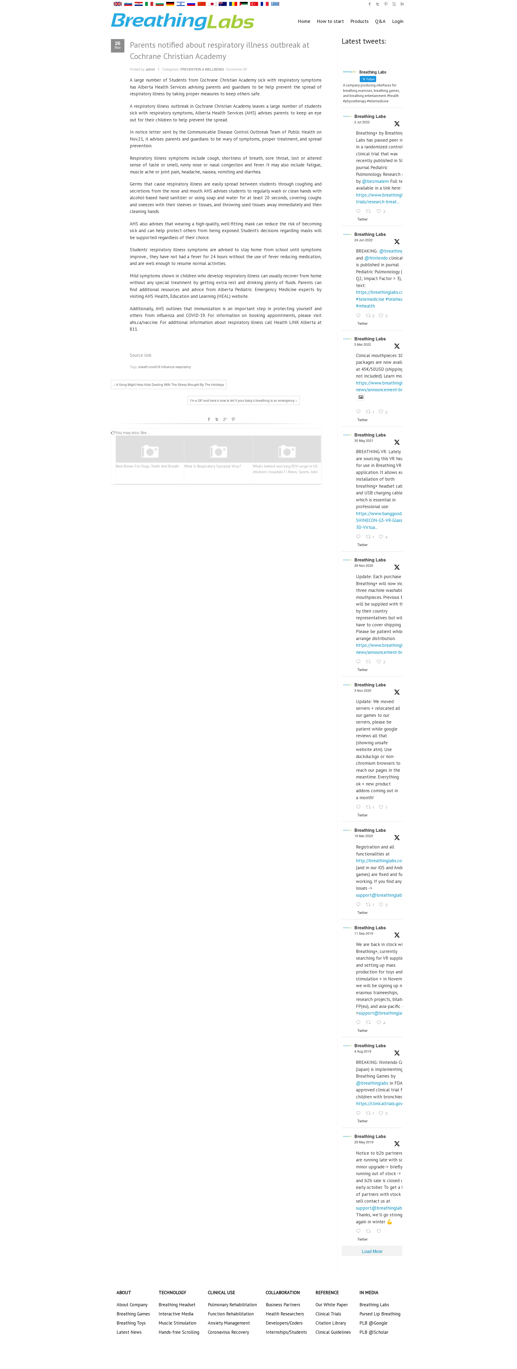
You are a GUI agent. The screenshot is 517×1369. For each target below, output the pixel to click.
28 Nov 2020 (363, 565)
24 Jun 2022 (363, 240)
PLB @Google (373, 1323)
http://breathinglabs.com (381, 861)
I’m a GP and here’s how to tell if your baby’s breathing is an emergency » (243, 400)
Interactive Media (176, 1314)
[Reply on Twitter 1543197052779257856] (360, 212)
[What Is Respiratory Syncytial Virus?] (218, 452)
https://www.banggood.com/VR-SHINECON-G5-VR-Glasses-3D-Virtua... (387, 520)
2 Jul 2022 (362, 122)
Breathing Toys (131, 1323)
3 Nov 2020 (362, 690)
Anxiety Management (229, 1323)
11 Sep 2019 (363, 933)
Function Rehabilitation (231, 1314)
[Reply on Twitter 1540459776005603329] (360, 316)
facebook (209, 419)
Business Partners (283, 1305)
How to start (330, 21)
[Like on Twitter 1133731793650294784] (380, 1231)
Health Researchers (285, 1314)
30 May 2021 (363, 440)
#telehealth (397, 299)
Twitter (217, 419)
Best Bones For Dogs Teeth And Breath (147, 466)
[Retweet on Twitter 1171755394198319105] (370, 1023)
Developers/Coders (284, 1323)
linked (402, 4)
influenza (167, 366)
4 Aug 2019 (362, 1051)
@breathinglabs (395, 251)
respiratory (183, 366)
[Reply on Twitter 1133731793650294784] (360, 1231)
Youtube (394, 4)
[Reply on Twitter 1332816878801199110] (360, 662)
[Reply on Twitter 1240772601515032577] (360, 905)
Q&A (380, 21)
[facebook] (370, 4)
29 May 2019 (363, 1142)
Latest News (129, 1332)
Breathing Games (133, 1314)
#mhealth (365, 306)
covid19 (154, 366)
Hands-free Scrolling (179, 1332)
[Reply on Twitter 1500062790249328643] (360, 412)
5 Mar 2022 (362, 344)
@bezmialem (375, 181)
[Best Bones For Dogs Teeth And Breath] (150, 452)
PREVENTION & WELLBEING (202, 69)
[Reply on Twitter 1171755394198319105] (360, 1023)
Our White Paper (332, 1305)
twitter (378, 4)
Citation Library (331, 1323)
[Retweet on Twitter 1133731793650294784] (370, 1231)
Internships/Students (286, 1332)
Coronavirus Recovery (228, 1332)
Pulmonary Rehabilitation (232, 1305)
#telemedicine (370, 299)
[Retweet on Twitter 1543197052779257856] (370, 212)
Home (304, 21)
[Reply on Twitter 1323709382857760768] (360, 807)
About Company (132, 1305)
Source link (141, 355)
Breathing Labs (370, 116)
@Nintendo (376, 258)
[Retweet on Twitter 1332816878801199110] (370, 662)
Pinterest (233, 419)
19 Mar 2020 (363, 835)
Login (397, 21)
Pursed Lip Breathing (379, 1314)
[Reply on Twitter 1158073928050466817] (360, 1113)
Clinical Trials (328, 1314)
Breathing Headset (177, 1305)
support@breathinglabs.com (384, 895)
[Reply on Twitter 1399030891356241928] (360, 537)
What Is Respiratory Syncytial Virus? (212, 466)
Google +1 (225, 419)
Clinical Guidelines (333, 1332)
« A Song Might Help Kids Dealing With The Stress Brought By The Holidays (168, 384)
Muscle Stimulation (177, 1323)
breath (143, 366)
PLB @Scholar (373, 1332)
